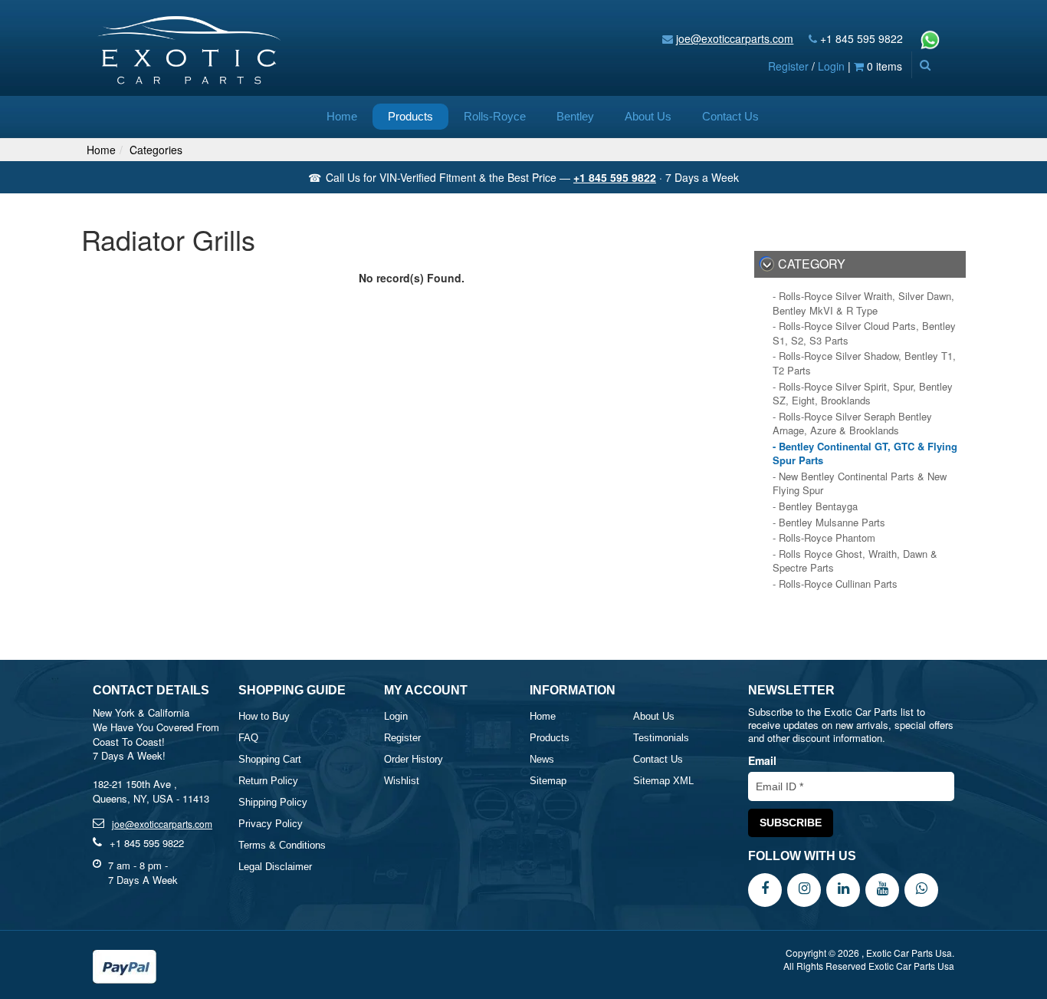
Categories (156, 149)
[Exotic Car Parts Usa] (190, 46)
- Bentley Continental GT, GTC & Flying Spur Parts (865, 454)
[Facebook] (765, 888)
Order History (413, 759)
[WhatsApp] (921, 888)
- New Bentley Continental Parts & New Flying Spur (860, 484)
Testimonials (661, 737)
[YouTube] (882, 888)
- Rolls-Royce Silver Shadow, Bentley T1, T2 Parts (864, 363)
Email (762, 760)
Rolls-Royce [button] (495, 116)
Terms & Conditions (282, 845)
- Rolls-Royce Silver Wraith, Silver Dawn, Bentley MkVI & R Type (863, 303)
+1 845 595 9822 (861, 38)
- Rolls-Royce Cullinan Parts (835, 584)
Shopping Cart (269, 759)
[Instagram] (804, 888)
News (542, 759)
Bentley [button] (575, 116)
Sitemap (548, 780)
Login (831, 66)
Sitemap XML (663, 780)
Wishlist (401, 780)
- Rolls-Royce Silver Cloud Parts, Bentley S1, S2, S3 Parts (864, 333)
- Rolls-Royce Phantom (824, 538)
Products (410, 116)
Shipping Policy (272, 802)
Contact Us (730, 116)
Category (811, 263)
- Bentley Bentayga (815, 506)
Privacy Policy (270, 823)
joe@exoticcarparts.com (734, 38)
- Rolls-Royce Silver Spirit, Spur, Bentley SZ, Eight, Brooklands (863, 394)
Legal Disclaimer (275, 866)
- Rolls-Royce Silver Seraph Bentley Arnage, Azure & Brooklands (852, 424)
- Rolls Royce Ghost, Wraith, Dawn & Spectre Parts (855, 561)
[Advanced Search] (924, 64)
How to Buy (264, 716)
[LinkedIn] (843, 888)
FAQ (248, 737)
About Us (648, 116)
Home (342, 116)
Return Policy (268, 780)
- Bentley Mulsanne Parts (829, 522)
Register (788, 66)
